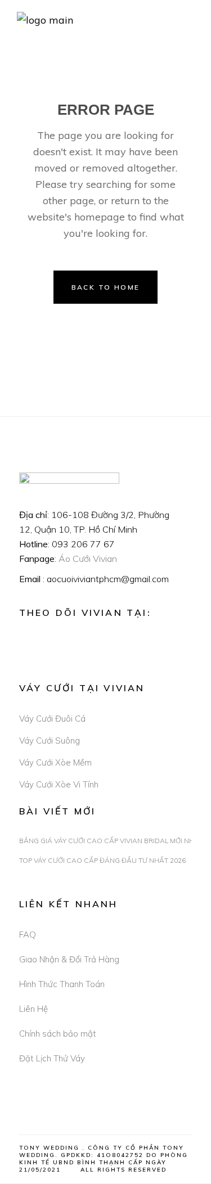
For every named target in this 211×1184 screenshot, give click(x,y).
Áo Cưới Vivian (88, 558)
